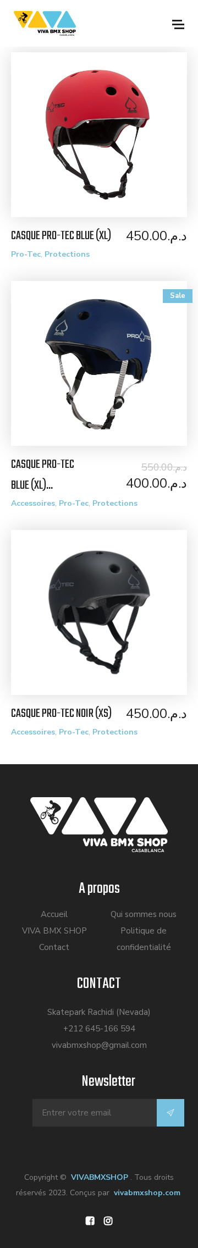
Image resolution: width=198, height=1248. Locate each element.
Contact (54, 947)
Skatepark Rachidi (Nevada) (99, 1012)
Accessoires (33, 503)
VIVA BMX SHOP (54, 930)
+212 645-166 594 (99, 1028)
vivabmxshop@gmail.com (99, 1045)
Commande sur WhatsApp (104, 138)
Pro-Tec (26, 254)
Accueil (54, 914)
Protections (67, 254)
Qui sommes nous (144, 914)
